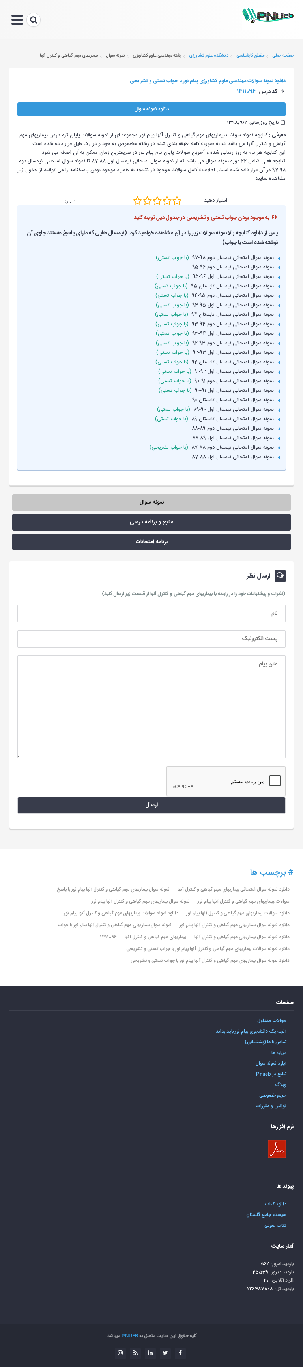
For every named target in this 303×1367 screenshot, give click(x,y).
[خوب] (157, 200)
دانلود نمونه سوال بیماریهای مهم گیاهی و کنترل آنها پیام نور (235, 925)
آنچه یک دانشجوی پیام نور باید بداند (251, 1031)
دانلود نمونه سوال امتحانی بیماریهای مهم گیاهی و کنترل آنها (234, 889)
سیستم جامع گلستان (266, 1215)
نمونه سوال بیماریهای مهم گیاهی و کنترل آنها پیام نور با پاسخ (113, 889)
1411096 (108, 937)
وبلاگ (280, 1085)
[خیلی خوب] (167, 200)
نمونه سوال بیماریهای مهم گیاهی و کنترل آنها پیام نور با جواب (115, 925)
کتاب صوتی (275, 1225)
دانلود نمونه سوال (151, 109)
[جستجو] (33, 20)
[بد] (137, 200)
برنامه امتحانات (151, 542)
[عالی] (176, 200)
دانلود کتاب (275, 1204)
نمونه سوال (152, 502)
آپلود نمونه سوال (271, 1063)
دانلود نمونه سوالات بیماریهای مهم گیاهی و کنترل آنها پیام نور (121, 913)
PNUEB (130, 1336)
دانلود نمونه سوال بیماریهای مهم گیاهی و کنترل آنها (242, 937)
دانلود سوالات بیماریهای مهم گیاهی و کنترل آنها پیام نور (238, 913)
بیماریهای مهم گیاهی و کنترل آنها (155, 937)
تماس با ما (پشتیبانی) (265, 1042)
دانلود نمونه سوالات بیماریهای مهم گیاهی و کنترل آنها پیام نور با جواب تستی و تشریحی (208, 949)
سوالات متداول (271, 1021)
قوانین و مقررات (271, 1106)
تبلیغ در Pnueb (271, 1074)
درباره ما (278, 1053)
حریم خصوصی (272, 1095)
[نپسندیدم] (147, 200)
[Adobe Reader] (277, 1149)
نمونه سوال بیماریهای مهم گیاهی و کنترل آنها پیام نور (141, 901)
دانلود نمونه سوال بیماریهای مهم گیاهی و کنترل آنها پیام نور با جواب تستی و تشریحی (210, 961)
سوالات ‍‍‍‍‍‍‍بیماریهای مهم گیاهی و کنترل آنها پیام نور (244, 901)
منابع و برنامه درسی (151, 522)
